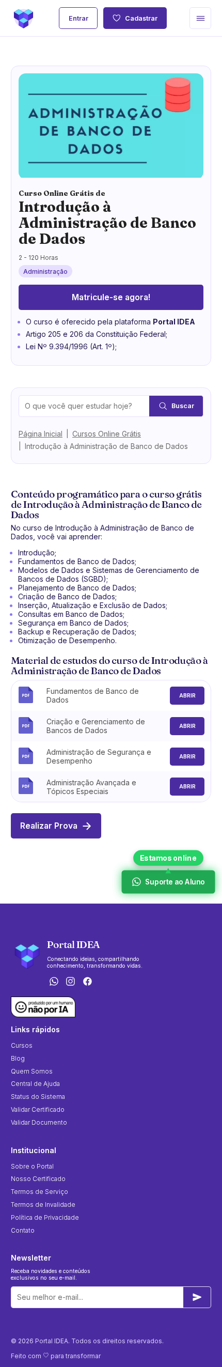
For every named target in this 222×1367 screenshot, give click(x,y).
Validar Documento (39, 1122)
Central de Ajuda (35, 1084)
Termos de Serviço (39, 1191)
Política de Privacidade (45, 1217)
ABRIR (187, 695)
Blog (18, 1058)
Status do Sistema (38, 1096)
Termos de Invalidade (43, 1204)
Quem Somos (32, 1071)
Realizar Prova (48, 826)
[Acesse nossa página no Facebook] (87, 981)
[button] (200, 18)
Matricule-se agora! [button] (111, 297)
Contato (23, 1230)
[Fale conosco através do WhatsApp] (53, 981)
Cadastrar (141, 18)
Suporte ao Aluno (174, 882)
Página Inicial (40, 433)
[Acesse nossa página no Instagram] (70, 981)
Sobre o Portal (32, 1166)
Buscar (182, 406)
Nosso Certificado (38, 1179)
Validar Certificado (38, 1109)
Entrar (78, 18)
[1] (197, 1297)
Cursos (22, 1045)
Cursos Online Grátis (106, 433)
